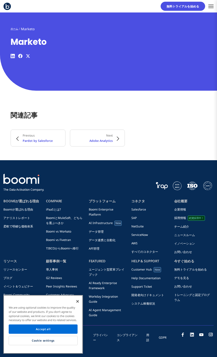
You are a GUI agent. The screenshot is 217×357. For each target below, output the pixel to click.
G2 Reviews (54, 278)
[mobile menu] (211, 6)
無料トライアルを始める (184, 6)
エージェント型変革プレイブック (106, 271)
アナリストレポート (16, 218)
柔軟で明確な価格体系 (18, 226)
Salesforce (138, 209)
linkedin (192, 335)
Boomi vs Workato (60, 231)
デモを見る (181, 278)
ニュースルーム (186, 235)
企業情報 (181, 209)
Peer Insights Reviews (61, 286)
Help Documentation (146, 278)
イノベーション (184, 243)
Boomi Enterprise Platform (101, 211)
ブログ (9, 278)
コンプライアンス (127, 337)
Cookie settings (43, 340)
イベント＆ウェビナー (18, 286)
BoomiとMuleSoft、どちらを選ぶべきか (64, 220)
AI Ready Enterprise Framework (103, 285)
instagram (211, 335)
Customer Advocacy (60, 295)
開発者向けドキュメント (147, 295)
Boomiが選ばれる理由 (18, 209)
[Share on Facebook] (20, 56)
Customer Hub (145, 269)
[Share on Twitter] (28, 56)
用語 (147, 337)
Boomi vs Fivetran (58, 240)
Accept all (43, 329)
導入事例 (52, 269)
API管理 (94, 248)
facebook (183, 335)
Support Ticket (141, 287)
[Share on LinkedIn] (13, 56)
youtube (201, 335)
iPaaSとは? (53, 209)
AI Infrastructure (105, 223)
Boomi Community (16, 295)
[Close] (77, 301)
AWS (134, 243)
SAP (135, 218)
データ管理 (96, 232)
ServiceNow (139, 235)
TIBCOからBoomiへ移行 (62, 248)
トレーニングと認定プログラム (192, 297)
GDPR (163, 337)
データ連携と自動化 (102, 240)
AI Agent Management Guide (105, 312)
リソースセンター (15, 269)
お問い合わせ (183, 252)
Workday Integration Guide (103, 299)
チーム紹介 (183, 226)
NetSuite (137, 226)
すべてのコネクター (144, 252)
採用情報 (189, 218)
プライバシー (100, 337)
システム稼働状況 (143, 303)
